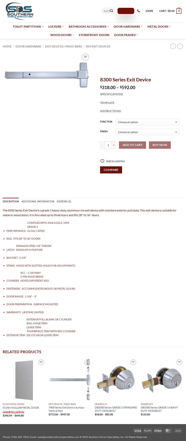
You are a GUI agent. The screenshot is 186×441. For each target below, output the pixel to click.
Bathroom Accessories (87, 26)
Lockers (54, 26)
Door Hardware (127, 26)
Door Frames (125, 35)
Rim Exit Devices (98, 46)
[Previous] (3, 391)
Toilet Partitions (27, 26)
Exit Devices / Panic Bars (63, 46)
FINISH (104, 131)
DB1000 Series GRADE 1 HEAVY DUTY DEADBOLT (159, 409)
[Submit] (111, 11)
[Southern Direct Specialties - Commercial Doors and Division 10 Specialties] (49, 11)
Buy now (160, 145)
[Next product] (173, 46)
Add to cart (133, 145)
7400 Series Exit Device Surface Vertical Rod (66, 409)
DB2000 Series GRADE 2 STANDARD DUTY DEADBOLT (116, 409)
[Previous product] (180, 46)
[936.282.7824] (139, 10)
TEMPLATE (107, 102)
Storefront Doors (94, 35)
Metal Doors (158, 26)
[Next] (183, 391)
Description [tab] (11, 201)
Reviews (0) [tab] (64, 201)
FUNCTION (106, 122)
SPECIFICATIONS (111, 94)
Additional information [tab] (37, 201)
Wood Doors (61, 35)
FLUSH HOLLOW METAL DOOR (21, 407)
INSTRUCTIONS (110, 111)
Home (7, 46)
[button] (149, 11)
